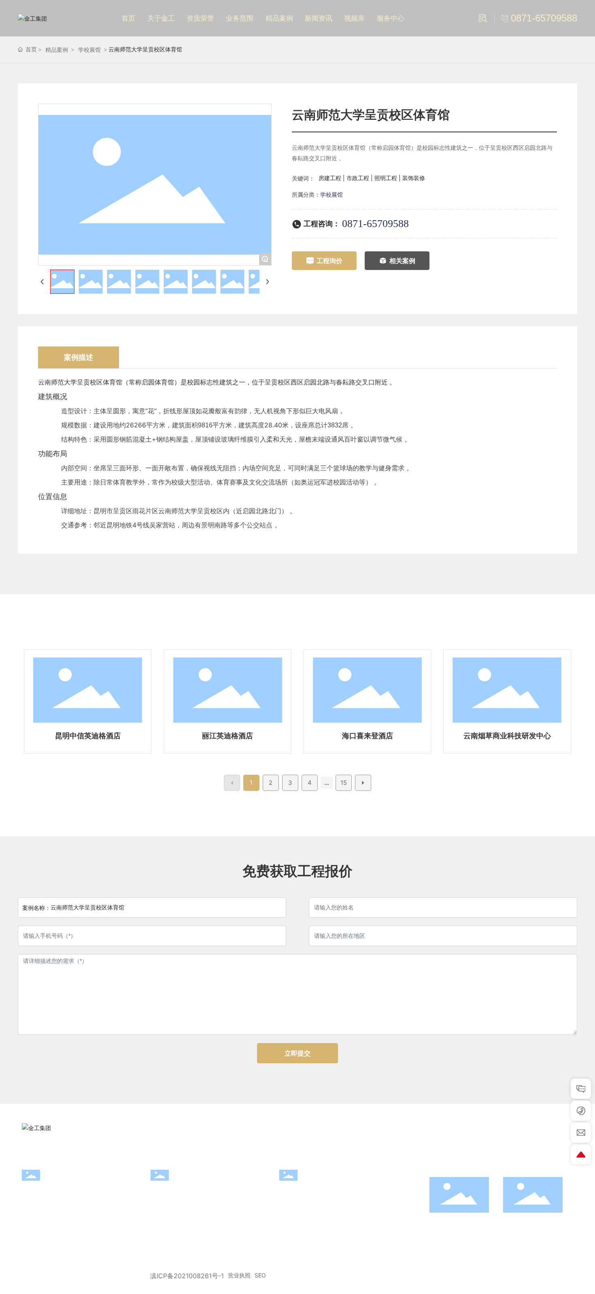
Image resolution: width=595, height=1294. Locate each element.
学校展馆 (89, 49)
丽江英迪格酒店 (227, 735)
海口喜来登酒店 (367, 735)
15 (343, 782)
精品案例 (56, 49)
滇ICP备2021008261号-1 (187, 1276)
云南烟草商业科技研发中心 (507, 735)
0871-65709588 (375, 223)
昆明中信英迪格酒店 (88, 735)
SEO (260, 1275)
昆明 (566, 1276)
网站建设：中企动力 (529, 1276)
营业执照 (239, 1275)
